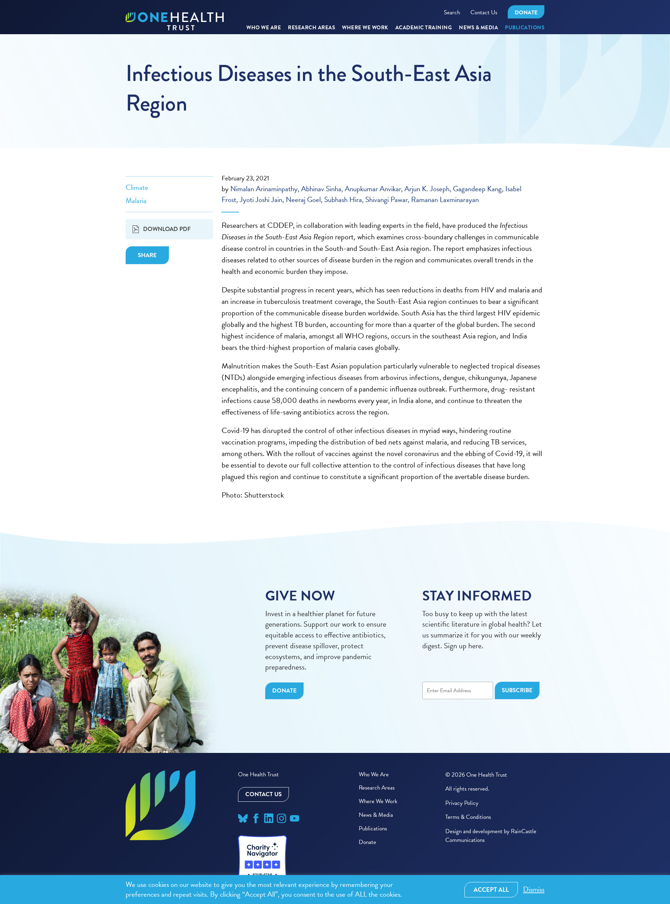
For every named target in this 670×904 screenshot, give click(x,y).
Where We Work (365, 27)
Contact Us (483, 12)
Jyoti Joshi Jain (261, 199)
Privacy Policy (461, 803)
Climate (137, 187)
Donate (526, 12)
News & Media (478, 27)
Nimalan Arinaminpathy (264, 188)
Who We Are (263, 27)
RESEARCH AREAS (311, 27)
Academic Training (423, 27)
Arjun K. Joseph (426, 188)
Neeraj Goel (303, 199)
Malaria (136, 200)
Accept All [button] (491, 889)
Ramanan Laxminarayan (445, 199)
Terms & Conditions (468, 817)
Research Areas (377, 787)
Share (147, 255)
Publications (524, 27)
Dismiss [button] (533, 889)
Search (452, 12)
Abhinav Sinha (321, 188)
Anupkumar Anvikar (373, 188)
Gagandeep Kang (477, 188)
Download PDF (167, 229)
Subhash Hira (343, 199)
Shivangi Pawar (386, 199)
